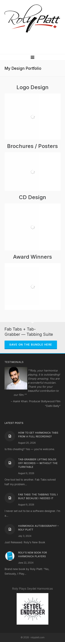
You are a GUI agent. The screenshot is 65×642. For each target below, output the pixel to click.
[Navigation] (32, 57)
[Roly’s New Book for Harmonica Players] (10, 556)
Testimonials (14, 362)
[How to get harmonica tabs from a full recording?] (10, 436)
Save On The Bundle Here (30, 344)
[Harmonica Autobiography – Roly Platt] (10, 529)
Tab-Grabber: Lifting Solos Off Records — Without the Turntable (38, 463)
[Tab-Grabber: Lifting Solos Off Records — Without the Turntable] (10, 463)
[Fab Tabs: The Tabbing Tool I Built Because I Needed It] (10, 498)
